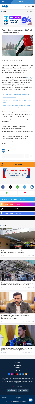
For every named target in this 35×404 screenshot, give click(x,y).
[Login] (32, 2)
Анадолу (29, 78)
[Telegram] (20, 374)
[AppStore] (23, 390)
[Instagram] (12, 374)
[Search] (28, 2)
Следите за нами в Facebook (13, 213)
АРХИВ (17, 367)
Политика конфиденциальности (22, 398)
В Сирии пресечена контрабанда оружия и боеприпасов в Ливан (16, 96)
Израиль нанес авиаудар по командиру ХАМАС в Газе (17, 101)
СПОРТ (27, 6)
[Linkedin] (23, 374)
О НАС (17, 362)
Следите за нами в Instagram (13, 204)
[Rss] (26, 374)
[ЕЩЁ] (32, 6)
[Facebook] (9, 374)
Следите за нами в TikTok (12, 209)
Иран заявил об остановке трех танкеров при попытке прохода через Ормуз (16, 106)
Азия (32, 12)
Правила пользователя (6, 398)
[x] (15, 374)
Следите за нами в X (10, 218)
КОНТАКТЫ (17, 365)
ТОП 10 (17, 370)
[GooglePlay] (12, 390)
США (26, 156)
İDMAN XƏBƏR (17, 164)
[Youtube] (17, 374)
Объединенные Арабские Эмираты (13, 156)
